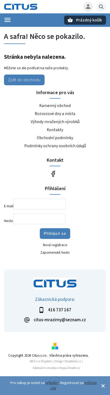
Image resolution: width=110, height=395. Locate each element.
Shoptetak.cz (72, 361)
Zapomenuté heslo (55, 252)
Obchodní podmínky (55, 138)
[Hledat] (101, 7)
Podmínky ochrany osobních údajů (55, 146)
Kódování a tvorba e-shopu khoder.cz (56, 368)
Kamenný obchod (55, 106)
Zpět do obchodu (24, 80)
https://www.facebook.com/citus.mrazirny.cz (53, 173)
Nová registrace (55, 245)
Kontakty (55, 130)
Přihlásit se (55, 233)
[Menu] (7, 20)
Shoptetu (47, 361)
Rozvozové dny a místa (55, 114)
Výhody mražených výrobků (55, 122)
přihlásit (52, 383)
